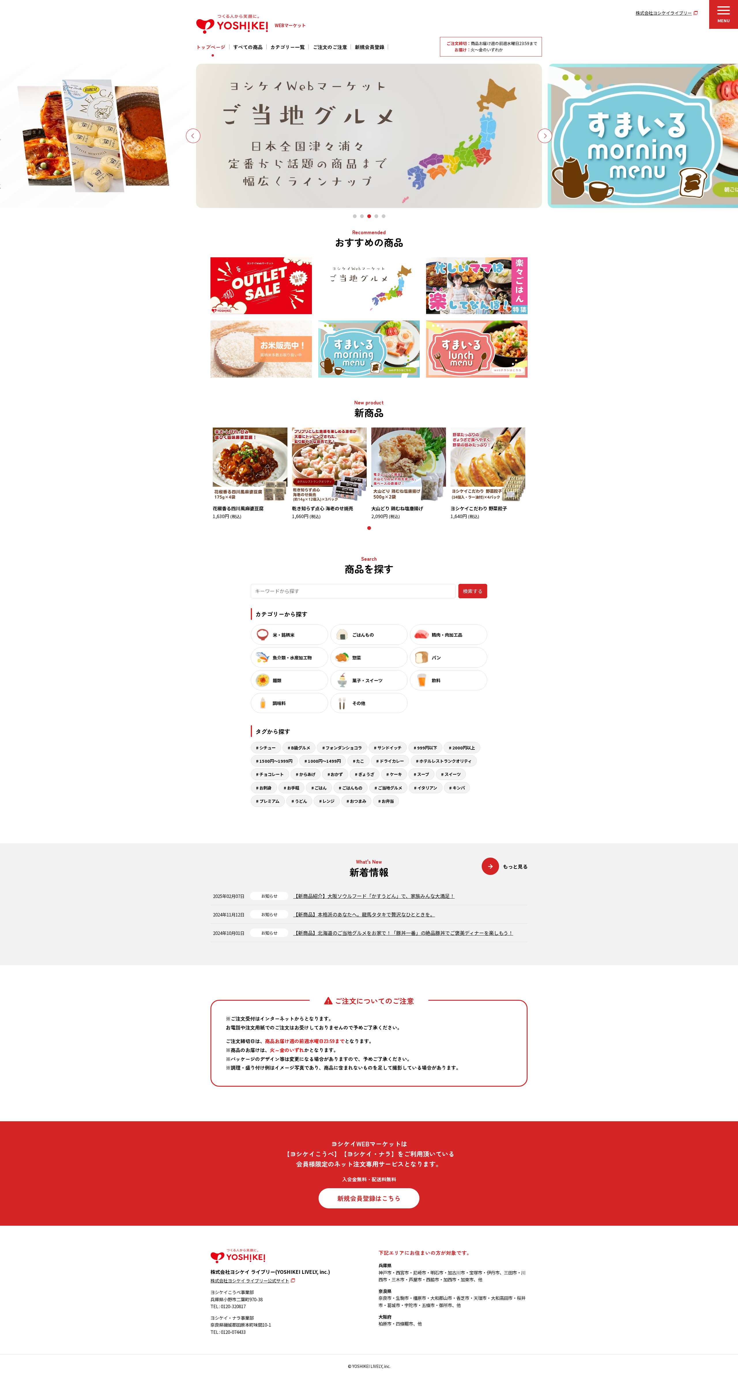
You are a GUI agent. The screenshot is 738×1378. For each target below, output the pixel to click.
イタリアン (427, 788)
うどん (301, 801)
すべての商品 (248, 46)
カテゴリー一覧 (287, 46)
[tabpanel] (369, 136)
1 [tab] (355, 216)
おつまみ (358, 801)
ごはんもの (352, 788)
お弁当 (388, 801)
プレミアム (269, 801)
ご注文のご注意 (330, 46)
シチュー (267, 748)
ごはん (321, 788)
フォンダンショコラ (343, 748)
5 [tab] (384, 216)
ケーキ (396, 774)
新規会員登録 (369, 46)
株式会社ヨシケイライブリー (664, 13)
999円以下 (427, 748)
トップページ (210, 46)
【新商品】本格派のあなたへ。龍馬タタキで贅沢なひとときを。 (364, 914)
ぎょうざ (366, 774)
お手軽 (293, 788)
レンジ (328, 801)
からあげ (307, 774)
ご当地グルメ (390, 788)
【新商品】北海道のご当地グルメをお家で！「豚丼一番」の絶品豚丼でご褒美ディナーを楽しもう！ (403, 932)
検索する (473, 591)
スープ (423, 774)
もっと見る (515, 866)
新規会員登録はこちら (369, 1198)
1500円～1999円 (275, 761)
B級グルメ (300, 748)
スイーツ (453, 774)
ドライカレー (392, 761)
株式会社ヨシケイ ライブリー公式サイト (249, 1280)
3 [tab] (370, 216)
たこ (360, 761)
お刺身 (265, 788)
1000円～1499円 (324, 761)
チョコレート (271, 774)
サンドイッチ (389, 748)
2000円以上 (463, 748)
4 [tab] (377, 216)
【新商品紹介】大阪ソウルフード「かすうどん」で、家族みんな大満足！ (374, 895)
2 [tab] (363, 216)
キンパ (459, 788)
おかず (337, 774)
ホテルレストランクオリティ (445, 761)
